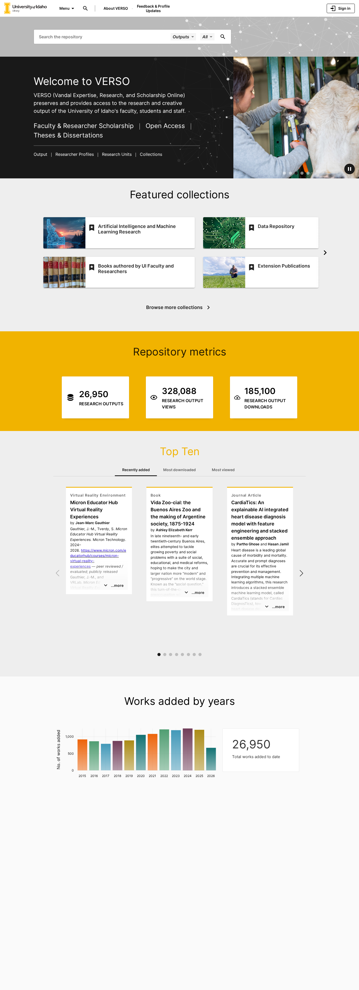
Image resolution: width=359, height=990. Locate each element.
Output (41, 154)
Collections (150, 154)
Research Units (117, 154)
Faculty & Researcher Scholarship (85, 126)
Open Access (165, 126)
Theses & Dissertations (68, 135)
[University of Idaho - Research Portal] (25, 8)
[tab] (136, 470)
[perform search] (223, 36)
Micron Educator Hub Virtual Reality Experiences (94, 509)
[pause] (349, 169)
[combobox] (104, 36)
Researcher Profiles (74, 154)
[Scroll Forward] (325, 253)
